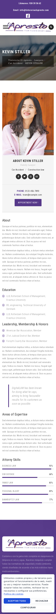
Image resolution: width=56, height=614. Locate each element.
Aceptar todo (17, 601)
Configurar (28, 607)
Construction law (36, 169)
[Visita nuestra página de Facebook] (28, 17)
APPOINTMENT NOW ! (28, 202)
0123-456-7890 (32, 191)
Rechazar (42, 601)
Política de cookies (13, 594)
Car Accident (18, 169)
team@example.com (32, 194)
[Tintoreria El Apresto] (28, 27)
